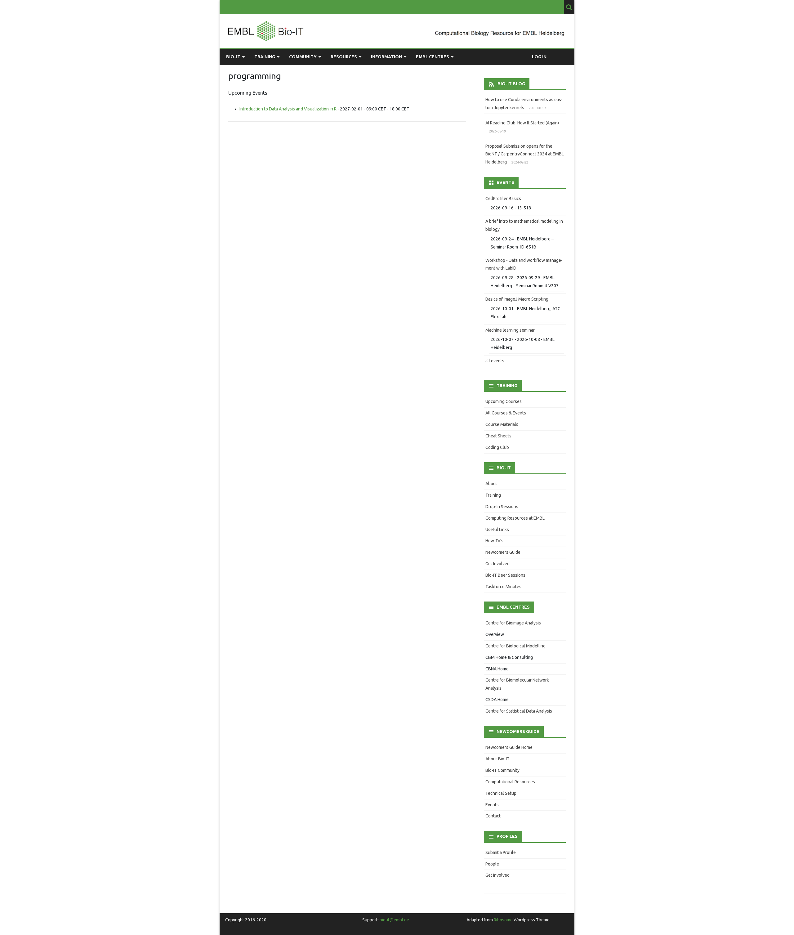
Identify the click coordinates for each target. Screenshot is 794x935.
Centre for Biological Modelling (515, 645)
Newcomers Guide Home (509, 747)
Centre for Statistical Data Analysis (518, 711)
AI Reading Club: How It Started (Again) (522, 122)
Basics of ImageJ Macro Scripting (516, 299)
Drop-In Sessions (501, 506)
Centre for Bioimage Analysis (513, 622)
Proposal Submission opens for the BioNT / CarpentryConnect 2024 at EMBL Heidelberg (524, 154)
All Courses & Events (505, 412)
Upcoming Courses (503, 401)
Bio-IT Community (502, 770)
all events (494, 360)
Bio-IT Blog (511, 83)
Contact (493, 815)
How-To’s (494, 540)
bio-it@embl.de (394, 919)
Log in (539, 56)
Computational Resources (510, 781)
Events (492, 804)
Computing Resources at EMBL (515, 518)
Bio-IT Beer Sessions (505, 575)
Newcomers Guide (502, 552)
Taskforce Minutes (503, 586)
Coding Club (497, 447)
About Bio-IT (497, 758)
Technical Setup (500, 793)
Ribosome (503, 919)
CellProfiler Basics (503, 198)
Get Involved (497, 563)
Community (303, 56)
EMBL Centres (432, 56)
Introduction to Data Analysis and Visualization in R (288, 108)
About (491, 483)
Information (386, 56)
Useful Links (497, 529)
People (492, 863)
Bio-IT (233, 56)
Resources (344, 56)
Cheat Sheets (498, 435)
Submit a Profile (500, 852)
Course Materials (501, 424)
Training (264, 56)
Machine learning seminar (510, 330)
